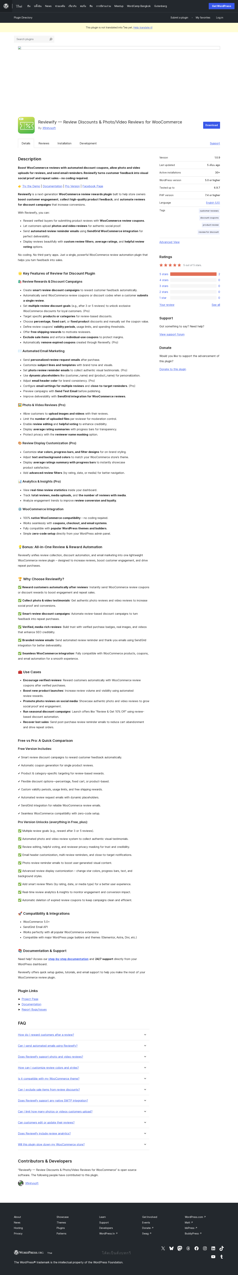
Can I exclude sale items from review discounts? (49, 1089)
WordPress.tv (108, 1233)
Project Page (30, 999)
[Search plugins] (50, 39)
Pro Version (72, 186)
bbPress (191, 1227)
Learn (102, 1216)
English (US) (213, 202)
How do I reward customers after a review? (46, 1034)
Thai (49, 1252)
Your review (166, 304)
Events (146, 1222)
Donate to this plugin (172, 369)
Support (215, 143)
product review (211, 225)
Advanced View (169, 242)
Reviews (44, 143)
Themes (61, 1222)
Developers (106, 1227)
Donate (148, 1227)
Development (88, 143)
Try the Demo (31, 186)
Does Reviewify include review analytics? (44, 1133)
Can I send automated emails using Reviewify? (48, 1045)
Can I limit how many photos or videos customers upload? (55, 1111)
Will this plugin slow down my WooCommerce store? (51, 1144)
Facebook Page (92, 186)
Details (26, 143)
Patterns (61, 1233)
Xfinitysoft (49, 128)
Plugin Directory (23, 17)
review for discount (209, 232)
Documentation (52, 186)
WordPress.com (195, 1216)
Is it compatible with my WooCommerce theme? (48, 1078)
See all (216, 304)
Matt (189, 1222)
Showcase (63, 1216)
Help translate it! (142, 27)
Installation (64, 143)
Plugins (61, 1227)
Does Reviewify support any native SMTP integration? (53, 1100)
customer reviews (209, 210)
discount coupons (209, 217)
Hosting (18, 1227)
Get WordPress (221, 6)
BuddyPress (193, 1233)
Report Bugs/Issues (34, 1009)
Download (211, 125)
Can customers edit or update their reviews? (46, 1122)
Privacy (18, 1233)
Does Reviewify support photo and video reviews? (50, 1056)
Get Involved (149, 1216)
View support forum (172, 334)
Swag (147, 1233)
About (17, 1216)
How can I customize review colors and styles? (48, 1067)
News (17, 1222)
